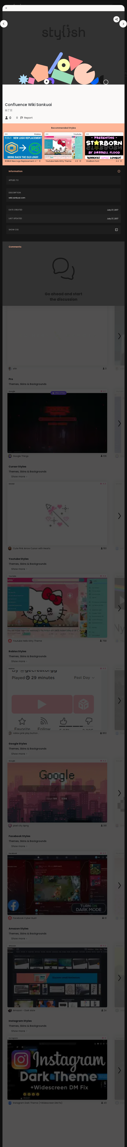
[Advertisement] (12, 573)
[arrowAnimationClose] (4, 24)
